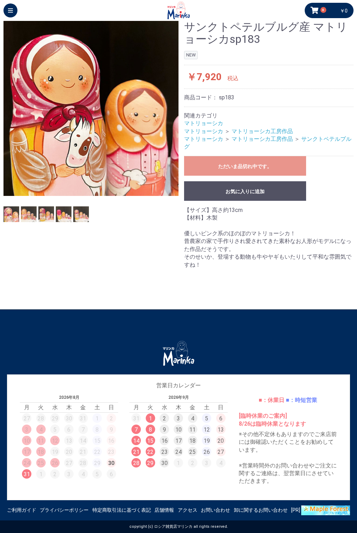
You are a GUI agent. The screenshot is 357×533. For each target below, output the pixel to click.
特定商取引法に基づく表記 (121, 510)
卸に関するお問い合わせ (261, 510)
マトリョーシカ (203, 123)
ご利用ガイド (21, 510)
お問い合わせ (215, 510)
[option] (90, 108)
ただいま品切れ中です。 (245, 166)
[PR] (296, 510)
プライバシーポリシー (64, 510)
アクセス (187, 510)
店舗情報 (164, 510)
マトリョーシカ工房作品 (262, 131)
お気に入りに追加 (245, 191)
